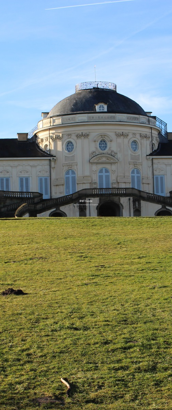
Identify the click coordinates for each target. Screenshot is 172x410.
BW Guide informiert (108, 1)
